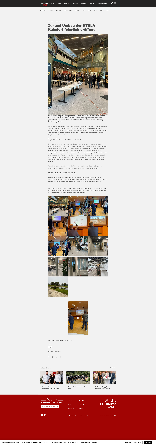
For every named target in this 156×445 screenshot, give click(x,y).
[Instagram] (115, 3)
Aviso (101, 10)
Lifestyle (77, 10)
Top (83, 10)
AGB (115, 415)
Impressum (103, 415)
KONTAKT (81, 408)
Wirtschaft (58, 10)
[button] (114, 10)
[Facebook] (112, 3)
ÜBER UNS (81, 401)
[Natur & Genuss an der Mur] (78, 377)
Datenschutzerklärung (96, 442)
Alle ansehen (113, 367)
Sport (89, 10)
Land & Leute (68, 10)
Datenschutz (110, 415)
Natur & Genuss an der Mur (77, 387)
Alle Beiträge (43, 10)
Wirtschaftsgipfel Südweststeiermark (102, 387)
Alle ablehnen (137, 442)
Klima (95, 10)
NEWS (70, 405)
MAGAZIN (71, 408)
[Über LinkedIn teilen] (56, 357)
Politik (51, 10)
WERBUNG (82, 405)
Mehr (107, 10)
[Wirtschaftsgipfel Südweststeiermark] (104, 377)
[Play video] (78, 318)
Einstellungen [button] (128, 442)
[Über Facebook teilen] (48, 357)
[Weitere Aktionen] (107, 21)
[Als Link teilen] (60, 357)
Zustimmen (148, 442)
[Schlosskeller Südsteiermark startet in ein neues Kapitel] (51, 377)
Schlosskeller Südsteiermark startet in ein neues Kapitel (50, 387)
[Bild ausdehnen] (58, 206)
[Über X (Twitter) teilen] (52, 357)
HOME (70, 401)
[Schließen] (154, 442)
